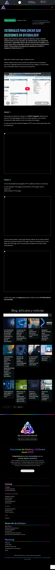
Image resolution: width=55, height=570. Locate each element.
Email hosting (8, 503)
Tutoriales (34, 22)
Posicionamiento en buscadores (12, 548)
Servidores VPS (8, 510)
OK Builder (7, 487)
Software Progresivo (10, 529)
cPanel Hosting (8, 498)
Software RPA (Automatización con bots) (15, 534)
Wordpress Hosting (9, 496)
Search (50, 315)
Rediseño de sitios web (10, 546)
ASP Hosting (8, 499)
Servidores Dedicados (10, 509)
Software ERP (8, 531)
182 (14, 407)
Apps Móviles (8, 526)
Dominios (7, 518)
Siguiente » (20, 407)
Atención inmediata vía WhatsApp (28, 439)
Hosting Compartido (10, 488)
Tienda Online (8, 544)
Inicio (33, 20)
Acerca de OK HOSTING (27, 470)
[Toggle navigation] (52, 7)
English (44, 1)
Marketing (7, 542)
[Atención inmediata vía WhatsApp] (27, 440)
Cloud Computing (9, 512)
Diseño (6, 550)
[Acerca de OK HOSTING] (27, 472)
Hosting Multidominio (10, 490)
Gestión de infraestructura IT (12, 528)
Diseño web (39, 20)
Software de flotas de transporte (13, 533)
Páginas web (45, 20)
